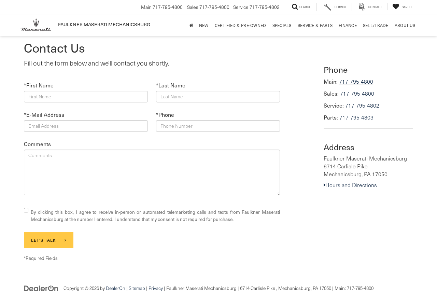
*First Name (39, 85)
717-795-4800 (356, 81)
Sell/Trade (376, 25)
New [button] (204, 25)
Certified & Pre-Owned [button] (240, 25)
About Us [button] (405, 25)
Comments (37, 144)
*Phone (165, 114)
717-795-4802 (362, 105)
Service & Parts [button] (315, 25)
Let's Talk (43, 240)
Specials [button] (282, 25)
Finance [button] (348, 25)
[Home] (191, 25)
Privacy (156, 288)
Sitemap (137, 288)
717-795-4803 (356, 117)
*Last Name (170, 85)
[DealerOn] (41, 287)
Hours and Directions (351, 185)
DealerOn (115, 288)
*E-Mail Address (44, 114)
